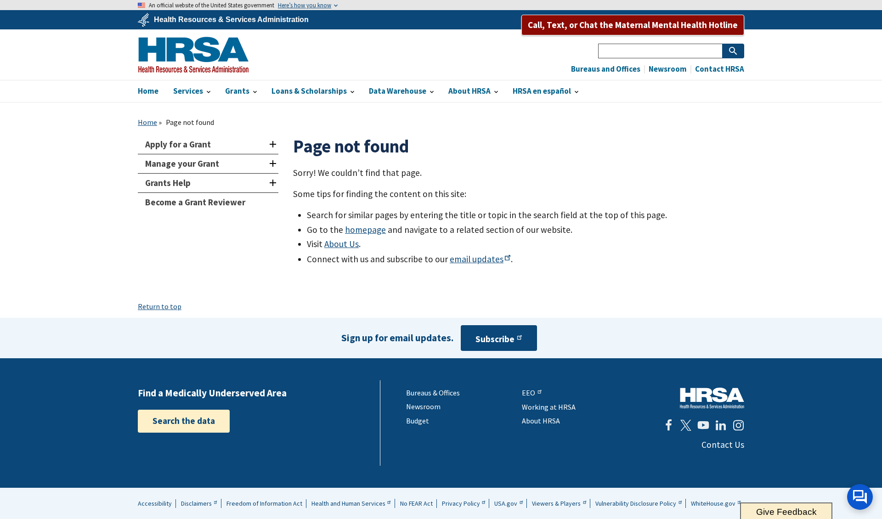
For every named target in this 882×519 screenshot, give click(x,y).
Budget (417, 420)
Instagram (738, 425)
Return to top (159, 306)
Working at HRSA (549, 407)
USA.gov (505, 503)
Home (147, 122)
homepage (365, 229)
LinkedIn (721, 425)
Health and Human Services (348, 503)
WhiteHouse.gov (713, 503)
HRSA (193, 55)
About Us (341, 243)
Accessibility (155, 503)
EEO (528, 392)
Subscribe (494, 338)
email (476, 259)
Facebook (668, 425)
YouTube (703, 425)
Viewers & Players (556, 503)
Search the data (184, 420)
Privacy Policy (461, 503)
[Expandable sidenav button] (272, 144)
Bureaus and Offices (605, 69)
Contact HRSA (719, 69)
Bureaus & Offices (433, 392)
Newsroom (667, 69)
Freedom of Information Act (264, 503)
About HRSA (541, 420)
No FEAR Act (416, 503)
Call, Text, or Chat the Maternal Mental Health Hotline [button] (633, 24)
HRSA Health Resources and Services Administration (712, 398)
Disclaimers (196, 503)
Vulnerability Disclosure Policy (635, 503)
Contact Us (722, 444)
